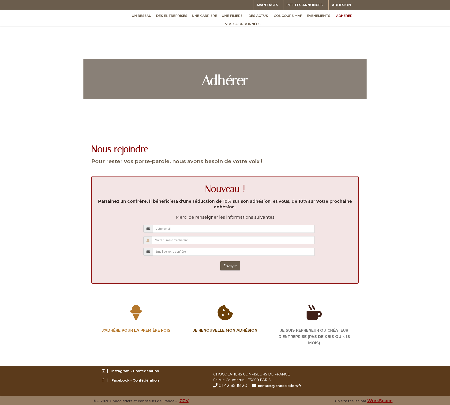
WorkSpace (380, 400)
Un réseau (141, 16)
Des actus (258, 16)
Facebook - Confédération (135, 380)
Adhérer (344, 16)
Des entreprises (171, 16)
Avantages (267, 5)
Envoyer (230, 266)
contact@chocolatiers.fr (279, 385)
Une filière (232, 16)
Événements (318, 16)
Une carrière (204, 16)
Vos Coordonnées (242, 24)
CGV (184, 400)
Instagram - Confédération (135, 371)
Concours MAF (288, 16)
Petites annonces (304, 5)
